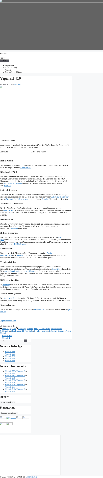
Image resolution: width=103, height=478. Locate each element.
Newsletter (29, 331)
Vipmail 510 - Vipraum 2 (15, 389)
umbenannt (21, 255)
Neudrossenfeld (10, 298)
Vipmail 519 (10, 378)
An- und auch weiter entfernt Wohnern (19, 271)
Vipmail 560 (10, 356)
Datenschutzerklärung (13, 72)
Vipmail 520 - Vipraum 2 (15, 380)
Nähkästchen (8, 210)
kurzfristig (56, 269)
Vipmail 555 (10, 373)
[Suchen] (25, 340)
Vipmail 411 (7, 338)
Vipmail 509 (10, 391)
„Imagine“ (45, 199)
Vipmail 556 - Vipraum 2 (15, 371)
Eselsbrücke (39, 309)
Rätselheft (14, 228)
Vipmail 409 (7, 336)
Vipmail (8, 70)
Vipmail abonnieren (8, 321)
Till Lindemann (20, 244)
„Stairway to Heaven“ (60, 197)
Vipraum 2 (4, 53)
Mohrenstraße (56, 329)
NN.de (37, 331)
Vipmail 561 (10, 354)
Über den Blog (11, 68)
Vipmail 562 (10, 352)
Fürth (36, 329)
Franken (5, 329)
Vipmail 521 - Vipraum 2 (15, 376)
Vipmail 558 (10, 361)
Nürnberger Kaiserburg (12, 183)
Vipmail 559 (10, 358)
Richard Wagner (64, 331)
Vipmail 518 (10, 382)
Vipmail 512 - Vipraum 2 (15, 385)
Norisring (44, 331)
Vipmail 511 (10, 387)
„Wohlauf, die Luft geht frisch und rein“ (21, 199)
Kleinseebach (25, 167)
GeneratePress (31, 477)
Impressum (9, 65)
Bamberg (6, 285)
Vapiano (7, 185)
